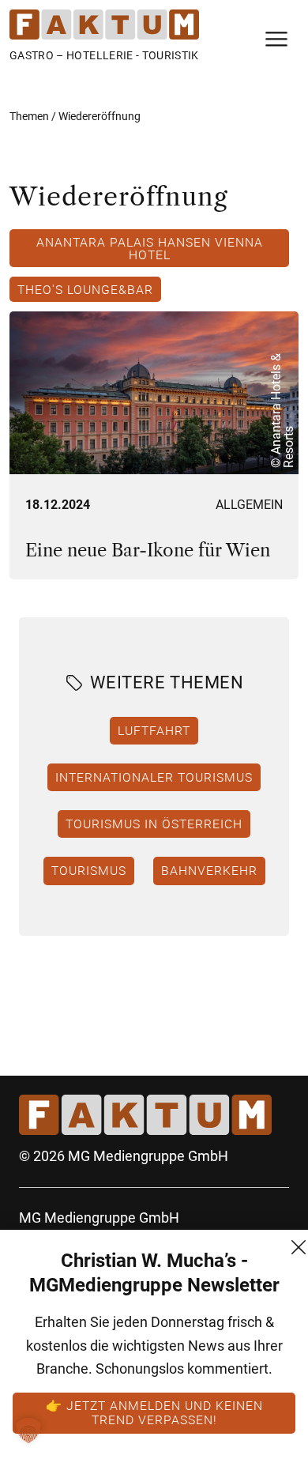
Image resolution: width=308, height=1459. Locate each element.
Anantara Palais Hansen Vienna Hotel (149, 248)
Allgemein (249, 504)
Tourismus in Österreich (154, 823)
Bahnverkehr (209, 870)
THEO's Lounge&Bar (85, 289)
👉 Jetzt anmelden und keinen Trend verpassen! (154, 1412)
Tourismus (88, 870)
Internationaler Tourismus (154, 777)
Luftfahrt (154, 730)
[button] (28, 1430)
